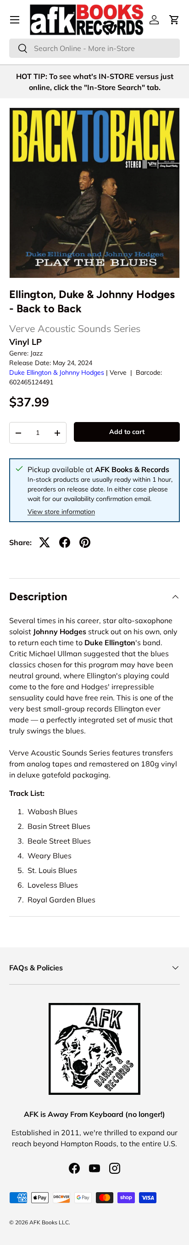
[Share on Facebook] (65, 542)
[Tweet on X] (44, 542)
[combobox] (94, 48)
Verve (118, 372)
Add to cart (127, 432)
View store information (61, 511)
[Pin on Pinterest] (85, 542)
